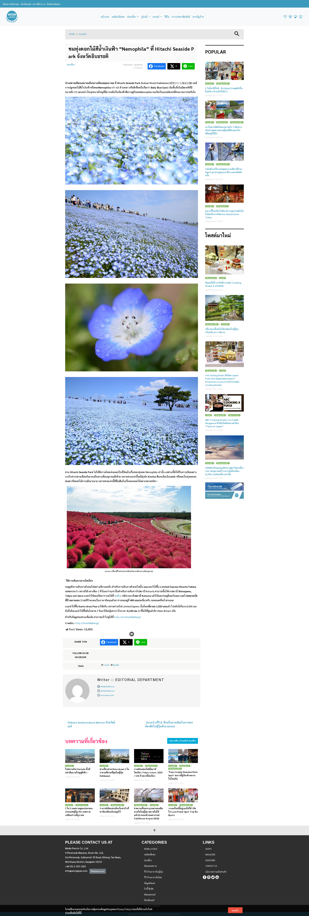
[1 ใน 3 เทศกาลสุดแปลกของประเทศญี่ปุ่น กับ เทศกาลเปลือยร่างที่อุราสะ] (80, 795)
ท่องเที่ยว (83, 34)
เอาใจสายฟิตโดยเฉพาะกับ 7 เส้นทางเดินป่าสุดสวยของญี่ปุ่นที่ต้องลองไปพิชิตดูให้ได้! (223, 130)
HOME (72, 34)
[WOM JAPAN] (12, 17)
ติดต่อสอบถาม (97, 871)
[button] (237, 33)
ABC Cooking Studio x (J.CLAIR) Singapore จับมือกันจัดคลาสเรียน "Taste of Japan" (222, 423)
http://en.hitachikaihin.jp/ (127, 616)
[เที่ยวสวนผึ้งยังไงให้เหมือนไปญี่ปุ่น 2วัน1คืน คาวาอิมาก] (224, 308)
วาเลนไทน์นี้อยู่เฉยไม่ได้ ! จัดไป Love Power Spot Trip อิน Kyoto (183, 811)
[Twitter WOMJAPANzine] (295, 16)
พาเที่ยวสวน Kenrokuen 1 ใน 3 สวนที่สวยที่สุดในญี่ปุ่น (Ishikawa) (114, 772)
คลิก (118, 595)
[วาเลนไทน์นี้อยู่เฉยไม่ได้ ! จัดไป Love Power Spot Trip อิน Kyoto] (183, 795)
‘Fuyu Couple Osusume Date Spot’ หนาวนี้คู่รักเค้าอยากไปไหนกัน (182, 775)
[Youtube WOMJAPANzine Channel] (300, 16)
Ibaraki (115, 664)
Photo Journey (82, 805)
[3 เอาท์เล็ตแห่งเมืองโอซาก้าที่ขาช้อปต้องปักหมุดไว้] (114, 795)
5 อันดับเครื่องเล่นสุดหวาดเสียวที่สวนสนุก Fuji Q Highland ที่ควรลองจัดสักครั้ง (223, 172)
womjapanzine (107, 695)
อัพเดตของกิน (211, 278)
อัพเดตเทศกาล (151, 766)
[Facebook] (204, 877)
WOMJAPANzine (108, 686)
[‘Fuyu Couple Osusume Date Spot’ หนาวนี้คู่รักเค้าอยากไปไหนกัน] (183, 756)
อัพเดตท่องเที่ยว (175, 769)
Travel (106, 664)
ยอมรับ (235, 910)
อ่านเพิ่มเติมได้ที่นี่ (73, 912)
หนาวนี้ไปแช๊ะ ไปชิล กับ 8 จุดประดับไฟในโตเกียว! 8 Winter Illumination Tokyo (224, 214)
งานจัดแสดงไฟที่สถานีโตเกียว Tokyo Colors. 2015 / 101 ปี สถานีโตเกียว (148, 772)
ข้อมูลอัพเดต (185, 766)
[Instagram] (209, 877)
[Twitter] (213, 877)
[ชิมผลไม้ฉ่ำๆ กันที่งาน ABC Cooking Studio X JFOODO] (224, 260)
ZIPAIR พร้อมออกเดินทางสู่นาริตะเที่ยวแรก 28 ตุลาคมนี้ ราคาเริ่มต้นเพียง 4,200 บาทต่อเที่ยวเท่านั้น (224, 471)
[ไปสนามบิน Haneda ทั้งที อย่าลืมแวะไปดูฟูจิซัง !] (80, 756)
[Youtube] (217, 877)
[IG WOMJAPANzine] (290, 16)
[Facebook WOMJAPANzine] (285, 16)
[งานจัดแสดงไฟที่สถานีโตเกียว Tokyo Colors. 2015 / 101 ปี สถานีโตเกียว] (149, 756)
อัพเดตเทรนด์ (222, 122)
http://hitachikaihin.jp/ (87, 623)
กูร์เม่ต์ (222, 278)
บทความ (69, 805)
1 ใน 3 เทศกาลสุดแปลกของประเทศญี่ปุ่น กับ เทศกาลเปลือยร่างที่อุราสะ (79, 811)
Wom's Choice (234, 415)
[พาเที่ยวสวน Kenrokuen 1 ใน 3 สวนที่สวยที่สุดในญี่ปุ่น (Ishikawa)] (114, 756)
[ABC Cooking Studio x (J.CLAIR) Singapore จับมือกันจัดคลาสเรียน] (224, 403)
